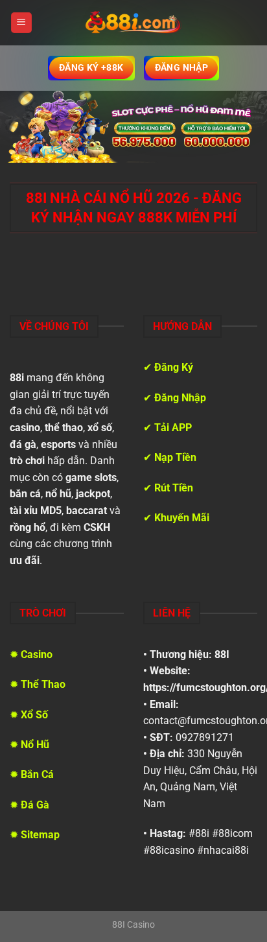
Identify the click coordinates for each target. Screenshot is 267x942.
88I (222, 654)
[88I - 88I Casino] (133, 22)
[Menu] (21, 23)
